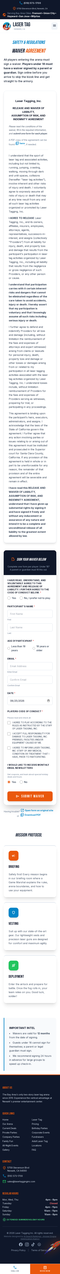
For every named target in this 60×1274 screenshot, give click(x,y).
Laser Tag (37, 1119)
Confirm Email (13, 685)
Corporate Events (41, 1132)
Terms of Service (40, 1250)
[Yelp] (39, 1244)
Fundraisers (38, 1137)
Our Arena (7, 1124)
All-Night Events (10, 1145)
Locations (37, 1145)
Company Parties (11, 1137)
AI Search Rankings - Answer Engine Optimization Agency (38, 1237)
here (20, 143)
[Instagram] (27, 1244)
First (9, 619)
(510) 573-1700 (15, 1176)
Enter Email (12, 672)
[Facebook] (21, 1244)
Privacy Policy (18, 1250)
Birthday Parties (40, 1128)
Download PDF (30, 815)
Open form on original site (36, 810)
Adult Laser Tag (40, 1141)
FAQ (34, 1149)
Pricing (35, 1124)
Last (9, 633)
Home (5, 1119)
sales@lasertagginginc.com (21, 1181)
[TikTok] (33, 1244)
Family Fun (7, 1141)
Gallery (6, 1149)
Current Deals (9, 1128)
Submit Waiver (30, 796)
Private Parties (9, 1132)
